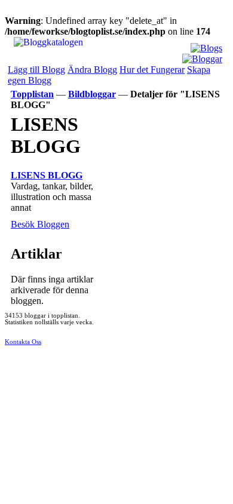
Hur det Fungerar (152, 69)
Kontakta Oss (23, 342)
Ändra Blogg (92, 69)
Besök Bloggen (40, 224)
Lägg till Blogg (36, 69)
